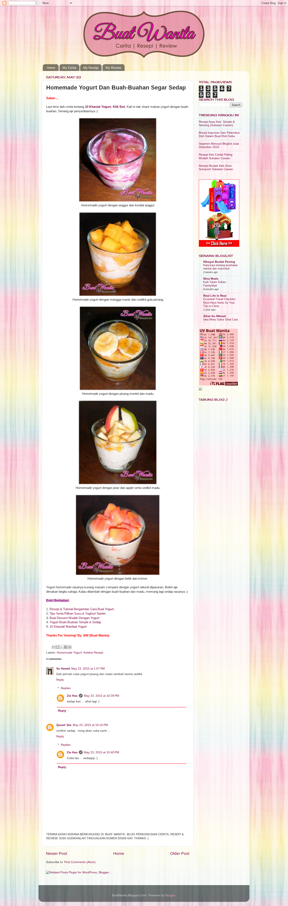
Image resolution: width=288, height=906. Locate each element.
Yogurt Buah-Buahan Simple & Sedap (75, 622)
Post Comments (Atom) (80, 862)
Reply (60, 679)
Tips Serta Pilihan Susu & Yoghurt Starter (78, 613)
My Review (113, 67)
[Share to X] (62, 647)
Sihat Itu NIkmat (214, 316)
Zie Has (72, 695)
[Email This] (54, 647)
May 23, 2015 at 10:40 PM (101, 752)
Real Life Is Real (214, 295)
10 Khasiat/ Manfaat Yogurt (68, 626)
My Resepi (90, 67)
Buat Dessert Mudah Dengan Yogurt (74, 618)
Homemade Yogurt (69, 652)
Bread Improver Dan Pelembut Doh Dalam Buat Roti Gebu (219, 134)
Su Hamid (63, 668)
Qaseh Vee (63, 725)
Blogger (170, 895)
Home (51, 67)
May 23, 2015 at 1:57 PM (88, 668)
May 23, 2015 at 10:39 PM (101, 695)
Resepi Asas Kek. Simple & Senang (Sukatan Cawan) (217, 123)
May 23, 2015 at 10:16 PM (90, 725)
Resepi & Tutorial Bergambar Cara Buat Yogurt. (82, 609)
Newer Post (56, 853)
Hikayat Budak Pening (219, 261)
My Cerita (69, 67)
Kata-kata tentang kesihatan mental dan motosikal (220, 267)
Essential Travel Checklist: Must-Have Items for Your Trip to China (219, 303)
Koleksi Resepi (93, 652)
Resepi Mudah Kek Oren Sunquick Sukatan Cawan (216, 167)
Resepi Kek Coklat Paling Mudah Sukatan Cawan (215, 156)
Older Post (179, 853)
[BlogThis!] (58, 647)
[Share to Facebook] (66, 647)
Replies (66, 688)
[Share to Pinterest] (70, 647)
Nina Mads (210, 278)
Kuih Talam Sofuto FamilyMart (214, 283)
